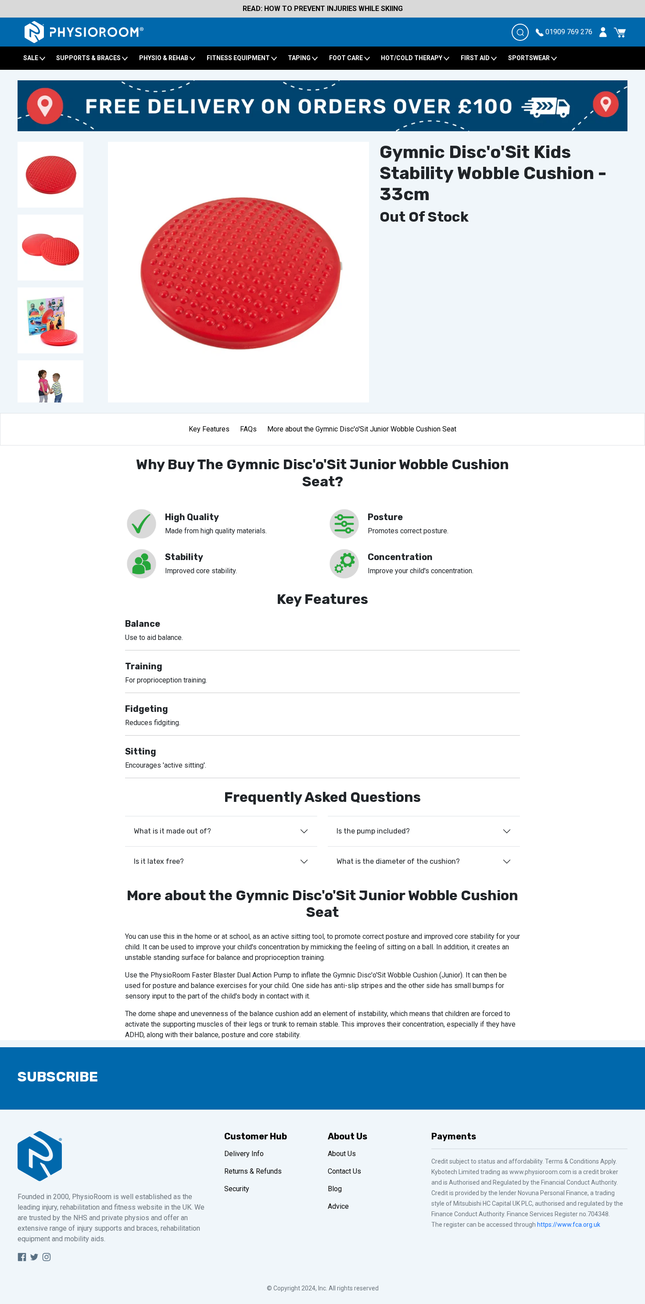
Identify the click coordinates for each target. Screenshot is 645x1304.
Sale (31, 57)
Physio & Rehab (164, 57)
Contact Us (344, 1171)
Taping (300, 57)
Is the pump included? (373, 831)
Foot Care (346, 57)
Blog (335, 1189)
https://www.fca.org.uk (568, 1224)
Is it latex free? (159, 861)
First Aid (476, 57)
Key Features (209, 429)
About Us (342, 1154)
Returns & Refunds (253, 1171)
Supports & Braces (89, 57)
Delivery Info (244, 1154)
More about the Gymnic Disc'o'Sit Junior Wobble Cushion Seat (361, 429)
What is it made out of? (172, 831)
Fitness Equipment (239, 57)
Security (236, 1189)
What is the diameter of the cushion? (398, 861)
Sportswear (529, 57)
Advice (338, 1206)
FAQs (248, 429)
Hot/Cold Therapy (412, 57)
